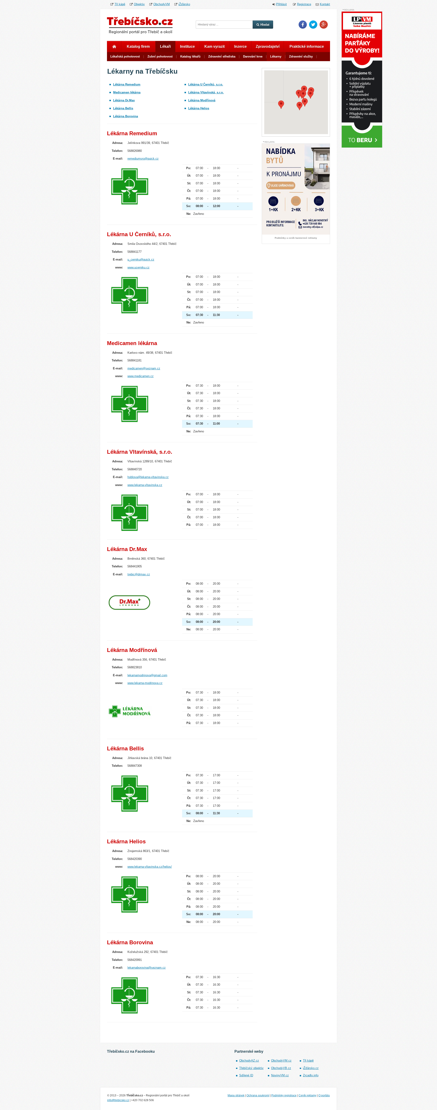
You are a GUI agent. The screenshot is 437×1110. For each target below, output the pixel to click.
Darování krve (252, 56)
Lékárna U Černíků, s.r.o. (205, 84)
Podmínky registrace (284, 1095)
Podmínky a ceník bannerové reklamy (296, 238)
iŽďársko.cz (311, 1068)
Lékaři (165, 46)
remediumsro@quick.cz (143, 158)
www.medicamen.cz (140, 376)
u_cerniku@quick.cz (140, 259)
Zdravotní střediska (221, 56)
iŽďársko (184, 4)
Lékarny (275, 56)
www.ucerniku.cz (138, 267)
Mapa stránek (236, 1095)
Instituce (187, 46)
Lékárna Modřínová (201, 100)
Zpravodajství (267, 46)
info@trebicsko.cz (118, 1100)
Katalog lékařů (190, 56)
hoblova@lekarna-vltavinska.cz (148, 477)
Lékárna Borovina (125, 116)
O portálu (324, 1095)
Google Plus (324, 24)
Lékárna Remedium (126, 84)
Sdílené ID (246, 1075)
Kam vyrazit (214, 46)
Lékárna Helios (198, 108)
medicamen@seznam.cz (143, 368)
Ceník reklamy (307, 1095)
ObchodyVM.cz (281, 1060)
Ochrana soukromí (257, 1095)
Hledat (264, 24)
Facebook (303, 24)
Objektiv (139, 4)
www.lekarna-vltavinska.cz (144, 485)
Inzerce (240, 46)
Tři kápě (119, 4)
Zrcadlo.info (310, 1075)
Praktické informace (307, 46)
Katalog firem (138, 46)
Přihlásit (281, 4)
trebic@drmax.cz (138, 574)
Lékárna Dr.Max (124, 100)
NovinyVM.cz (280, 1075)
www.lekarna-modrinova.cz (145, 683)
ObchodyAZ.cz (249, 1060)
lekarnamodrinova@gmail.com (147, 675)
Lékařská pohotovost (125, 56)
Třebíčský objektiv (251, 1068)
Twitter (313, 24)
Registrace (304, 4)
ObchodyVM (161, 4)
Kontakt (325, 4)
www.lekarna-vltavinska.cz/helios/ (149, 866)
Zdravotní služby (301, 56)
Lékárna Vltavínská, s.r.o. (206, 92)
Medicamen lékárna (126, 92)
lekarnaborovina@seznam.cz (146, 967)
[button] (304, 90)
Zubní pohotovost (160, 56)
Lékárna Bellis (123, 108)
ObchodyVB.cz (281, 1068)
